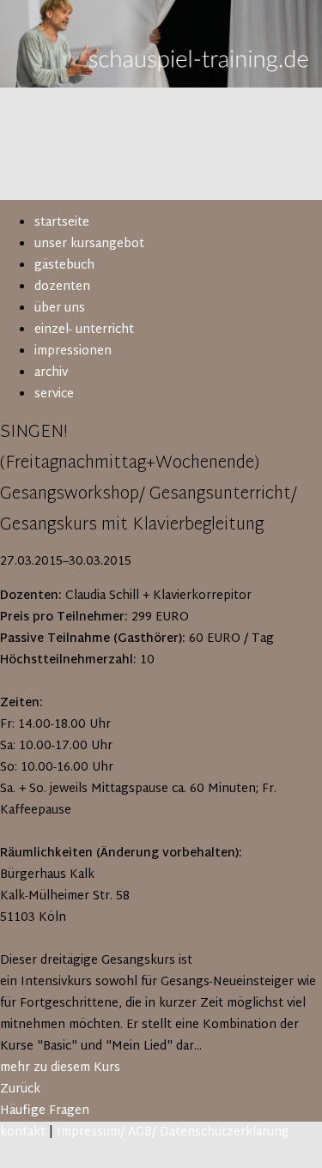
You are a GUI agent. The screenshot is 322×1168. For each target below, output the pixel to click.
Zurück (20, 1089)
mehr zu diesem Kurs (60, 1068)
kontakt (23, 1132)
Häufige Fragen (44, 1111)
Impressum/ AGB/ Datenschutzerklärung (173, 1132)
